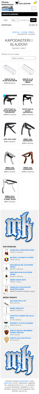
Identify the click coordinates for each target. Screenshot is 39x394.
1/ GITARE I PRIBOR (27, 32)
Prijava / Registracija (8, 3)
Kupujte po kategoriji (10, 14)
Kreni (33, 20)
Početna (15, 32)
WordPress (24, 381)
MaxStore (8, 383)
